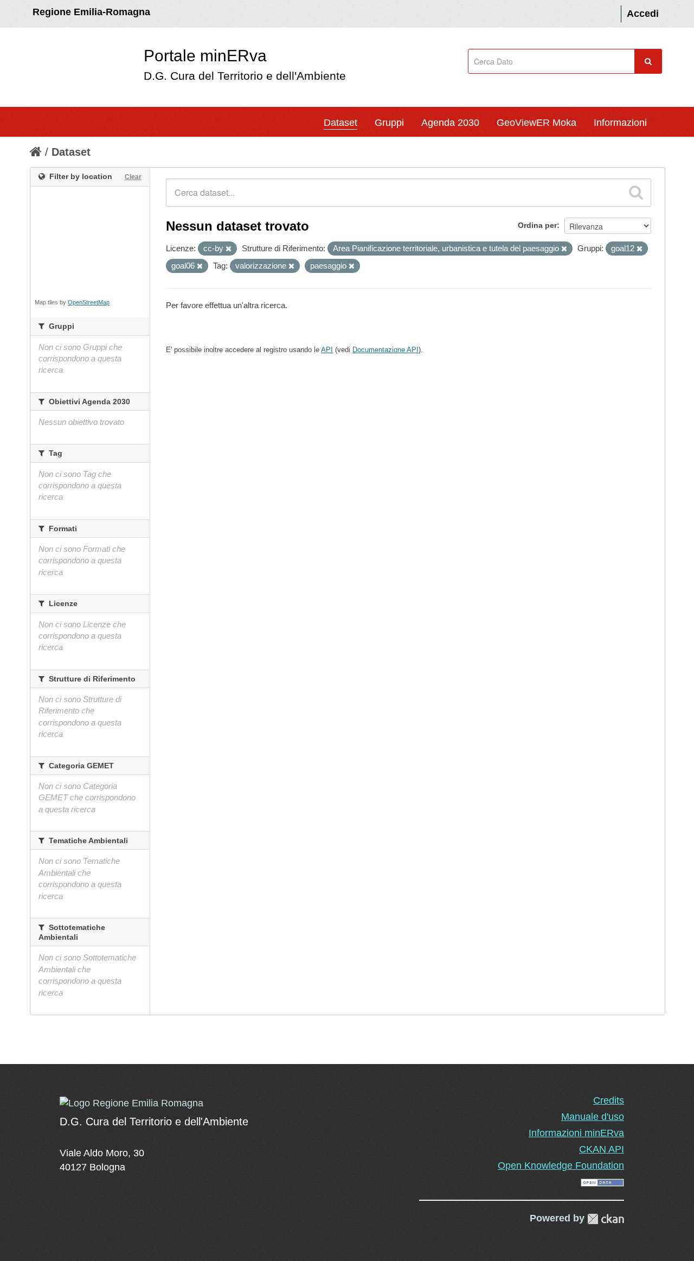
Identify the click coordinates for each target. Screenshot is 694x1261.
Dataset (340, 122)
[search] (636, 192)
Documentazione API (385, 350)
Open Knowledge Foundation (561, 1165)
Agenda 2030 (450, 122)
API (327, 350)
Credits (608, 1100)
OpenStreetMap (89, 302)
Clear (133, 177)
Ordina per (537, 225)
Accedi (643, 13)
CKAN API (601, 1149)
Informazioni (620, 122)
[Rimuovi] (229, 249)
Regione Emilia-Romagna (91, 12)
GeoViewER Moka (536, 122)
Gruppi (389, 122)
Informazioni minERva (576, 1133)
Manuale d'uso (592, 1116)
